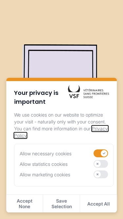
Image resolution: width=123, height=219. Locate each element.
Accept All (98, 204)
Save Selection (61, 203)
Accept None (24, 203)
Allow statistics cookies (44, 164)
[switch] (101, 153)
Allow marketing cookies (45, 174)
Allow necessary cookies (46, 153)
